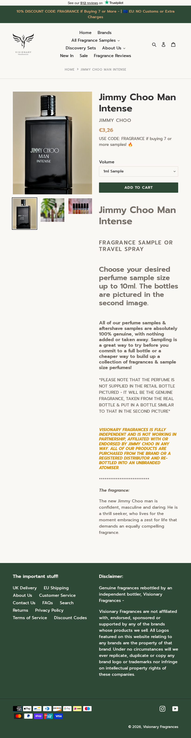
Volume (106, 162)
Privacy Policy (49, 610)
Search (67, 603)
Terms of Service (30, 617)
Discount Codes (70, 617)
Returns (20, 610)
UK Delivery (25, 588)
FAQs (47, 603)
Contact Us (24, 603)
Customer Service (57, 595)
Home (70, 69)
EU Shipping (56, 588)
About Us (22, 595)
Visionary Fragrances (160, 726)
